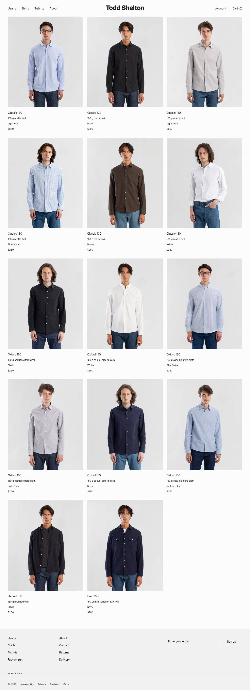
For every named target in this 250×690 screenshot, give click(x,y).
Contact (64, 645)
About (54, 8)
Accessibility (27, 684)
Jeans (12, 8)
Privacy (42, 684)
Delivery (64, 659)
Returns (64, 652)
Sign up (231, 641)
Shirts (25, 8)
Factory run (15, 659)
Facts (66, 684)
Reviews (54, 684)
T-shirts (39, 8)
